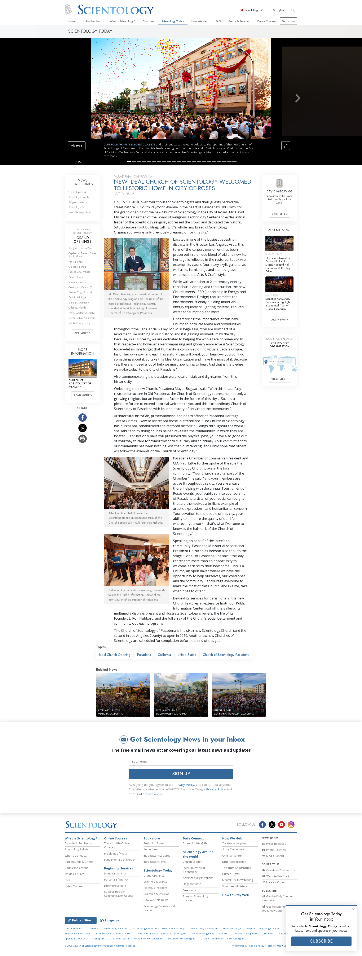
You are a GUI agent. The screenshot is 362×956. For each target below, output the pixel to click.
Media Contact (275, 856)
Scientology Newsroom (204, 928)
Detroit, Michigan (78, 297)
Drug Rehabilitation (234, 862)
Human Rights (231, 874)
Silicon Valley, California (82, 318)
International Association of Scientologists (162, 933)
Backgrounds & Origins (79, 862)
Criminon (268, 933)
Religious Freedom (78, 202)
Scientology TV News (156, 894)
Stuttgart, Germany (79, 303)
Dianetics (93, 928)
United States (187, 654)
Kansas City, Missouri (80, 292)
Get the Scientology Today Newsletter (276, 908)
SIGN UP (181, 774)
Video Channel (74, 886)
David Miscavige (232, 928)
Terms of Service (141, 794)
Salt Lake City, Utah (79, 323)
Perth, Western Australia (82, 313)
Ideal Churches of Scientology (194, 870)
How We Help (199, 21)
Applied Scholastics (76, 938)
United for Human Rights (148, 938)
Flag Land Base (192, 884)
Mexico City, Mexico (79, 272)
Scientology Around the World (198, 854)
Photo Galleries (276, 850)
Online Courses (266, 21)
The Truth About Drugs (236, 868)
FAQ (218, 21)
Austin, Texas (76, 277)
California (164, 654)
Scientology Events (79, 197)
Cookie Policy (256, 945)
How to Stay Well (235, 895)
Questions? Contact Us (280, 870)
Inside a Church (74, 874)
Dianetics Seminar (115, 873)
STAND (223, 933)
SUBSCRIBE (321, 941)
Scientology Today (173, 21)
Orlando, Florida (77, 308)
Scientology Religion (145, 928)
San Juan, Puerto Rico (80, 248)
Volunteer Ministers (234, 886)
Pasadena (144, 654)
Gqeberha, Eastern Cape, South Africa (82, 254)
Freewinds (189, 890)
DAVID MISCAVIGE (279, 191)
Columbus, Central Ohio (82, 287)
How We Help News (80, 212)
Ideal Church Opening (114, 654)
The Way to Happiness (244, 933)
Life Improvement (115, 885)
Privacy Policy (184, 784)
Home (72, 21)
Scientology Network (115, 928)
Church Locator (192, 862)
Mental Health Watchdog (237, 880)
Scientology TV (254, 10)
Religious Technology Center (262, 928)
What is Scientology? (122, 21)
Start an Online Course (77, 933)
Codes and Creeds (76, 868)
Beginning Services (118, 868)
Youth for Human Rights (181, 938)
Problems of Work (115, 853)
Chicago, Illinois (77, 267)
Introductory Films (155, 862)
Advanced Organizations (198, 878)
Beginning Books (154, 843)
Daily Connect (193, 838)
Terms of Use (273, 945)
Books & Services (239, 21)
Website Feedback (278, 876)
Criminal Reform (232, 855)
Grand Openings (78, 192)
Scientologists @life (195, 843)
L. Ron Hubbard (92, 21)
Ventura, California (79, 282)
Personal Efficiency (116, 879)
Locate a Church (276, 882)
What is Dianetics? (76, 855)
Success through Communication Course (118, 894)
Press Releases (276, 844)
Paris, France (76, 262)
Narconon (284, 933)
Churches (148, 21)
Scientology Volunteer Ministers (114, 933)
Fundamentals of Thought (120, 859)
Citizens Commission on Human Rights (222, 938)
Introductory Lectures (157, 855)
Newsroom (288, 21)
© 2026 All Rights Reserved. (100, 945)
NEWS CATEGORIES (82, 182)
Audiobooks (151, 849)
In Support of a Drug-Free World (110, 938)
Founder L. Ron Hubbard (80, 843)
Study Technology (233, 849)
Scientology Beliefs (77, 849)
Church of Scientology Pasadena (226, 654)
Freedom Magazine (203, 933)
